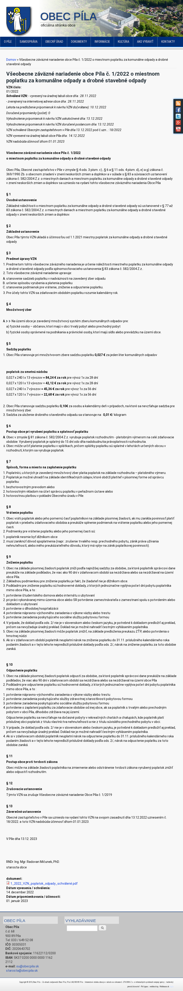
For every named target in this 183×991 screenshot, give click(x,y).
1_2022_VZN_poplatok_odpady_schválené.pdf (44, 883)
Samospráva (28, 41)
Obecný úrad (54, 41)
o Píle (8, 41)
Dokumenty (79, 41)
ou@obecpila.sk (27, 966)
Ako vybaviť (145, 41)
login (171, 986)
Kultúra (123, 41)
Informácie (102, 41)
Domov (11, 59)
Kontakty (168, 41)
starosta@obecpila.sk (22, 970)
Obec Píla (68, 16)
